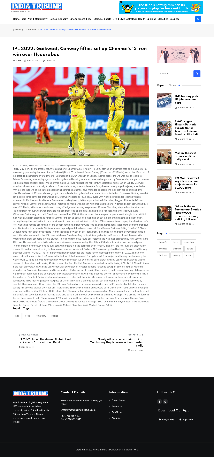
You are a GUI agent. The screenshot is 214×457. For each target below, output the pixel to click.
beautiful (163, 242)
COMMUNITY (41, 316)
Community (41, 19)
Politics (53, 19)
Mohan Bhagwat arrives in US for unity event (185, 156)
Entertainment (77, 19)
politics (190, 249)
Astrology (131, 19)
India (23, 19)
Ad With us (117, 412)
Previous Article (29, 335)
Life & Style (119, 19)
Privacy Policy (118, 400)
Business (174, 19)
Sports (107, 19)
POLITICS (55, 316)
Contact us (117, 406)
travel (175, 242)
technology (189, 242)
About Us (116, 418)
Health (141, 19)
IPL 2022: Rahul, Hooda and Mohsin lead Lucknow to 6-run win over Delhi (45, 341)
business (163, 255)
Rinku (18, 61)
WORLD (27, 316)
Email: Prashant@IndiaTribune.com (78, 410)
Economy (63, 19)
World (31, 19)
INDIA (17, 316)
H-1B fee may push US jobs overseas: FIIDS (186, 99)
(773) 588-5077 (72, 415)
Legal (89, 19)
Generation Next (130, 449)
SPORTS (32, 30)
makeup (176, 255)
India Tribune (100, 449)
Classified (163, 19)
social (188, 255)
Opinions (151, 19)
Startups (98, 19)
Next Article (134, 335)
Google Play (167, 419)
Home (16, 19)
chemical (163, 249)
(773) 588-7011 (73, 419)
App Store (187, 419)
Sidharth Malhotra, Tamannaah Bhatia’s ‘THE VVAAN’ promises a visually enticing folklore (188, 213)
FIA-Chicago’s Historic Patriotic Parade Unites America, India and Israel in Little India (187, 128)
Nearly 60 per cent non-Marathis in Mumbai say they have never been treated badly (116, 342)
